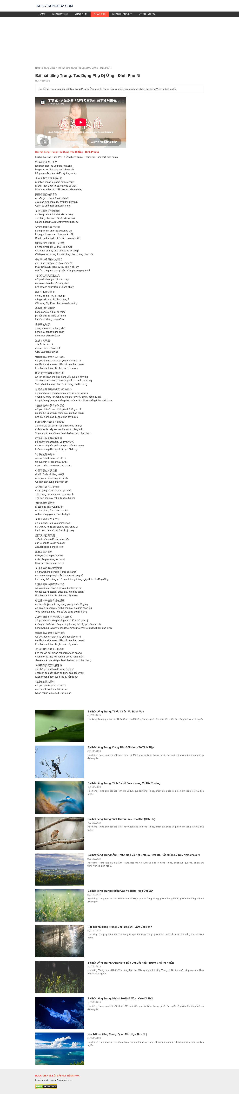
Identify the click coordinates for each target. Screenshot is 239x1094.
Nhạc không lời (122, 14)
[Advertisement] (119, 41)
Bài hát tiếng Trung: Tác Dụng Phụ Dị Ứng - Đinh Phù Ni (85, 68)
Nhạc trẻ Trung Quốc (45, 68)
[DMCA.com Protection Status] (46, 1088)
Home (42, 14)
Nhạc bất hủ (60, 14)
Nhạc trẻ (100, 14)
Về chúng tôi (147, 14)
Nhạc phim (80, 14)
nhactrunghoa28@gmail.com (57, 1080)
